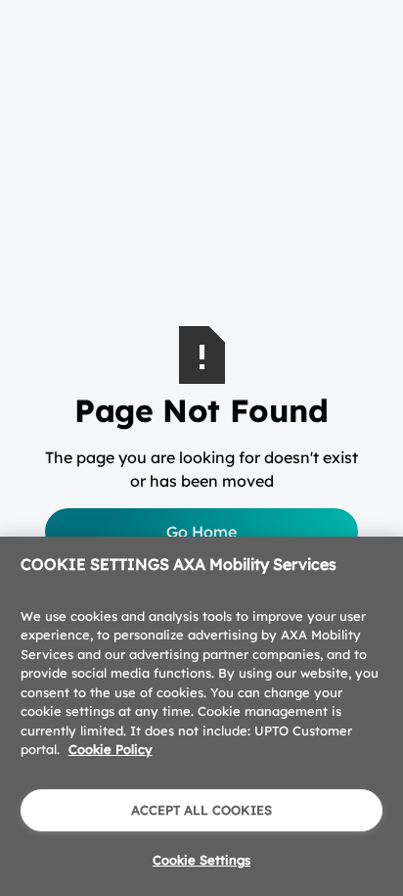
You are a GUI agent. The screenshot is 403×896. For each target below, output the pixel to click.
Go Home (201, 532)
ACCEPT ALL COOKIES (201, 810)
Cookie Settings (201, 860)
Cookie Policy (110, 749)
